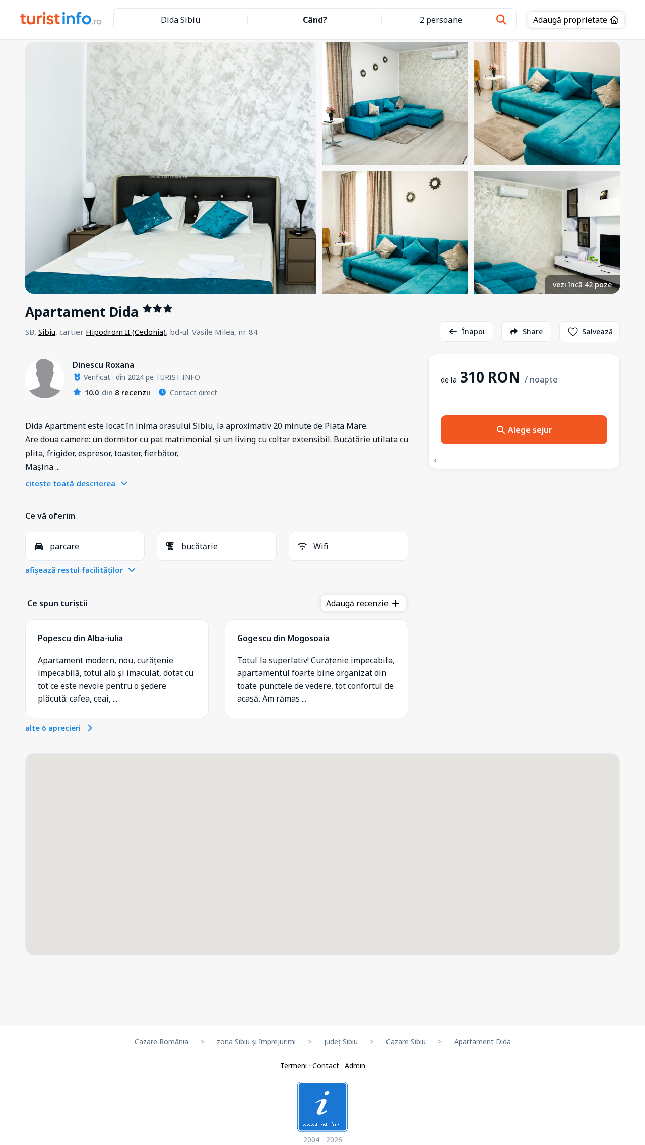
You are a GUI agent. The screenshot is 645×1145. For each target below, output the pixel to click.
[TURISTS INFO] (61, 20)
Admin (355, 1065)
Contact (325, 1065)
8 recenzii (132, 392)
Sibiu (46, 332)
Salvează (597, 331)
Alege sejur (529, 429)
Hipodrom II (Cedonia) (126, 332)
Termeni (293, 1065)
